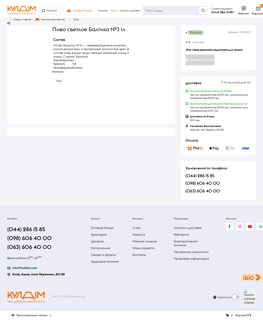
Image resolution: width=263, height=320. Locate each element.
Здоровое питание (105, 261)
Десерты (97, 241)
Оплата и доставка (188, 228)
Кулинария (99, 234)
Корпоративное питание (185, 243)
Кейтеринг (181, 234)
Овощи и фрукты (103, 255)
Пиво (76, 19)
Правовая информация (191, 258)
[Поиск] (203, 10)
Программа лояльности (191, 252)
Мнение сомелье (144, 241)
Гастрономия (100, 248)
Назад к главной (22, 19)
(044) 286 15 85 (222, 12)
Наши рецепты (143, 248)
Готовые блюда (102, 228)
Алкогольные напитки (53, 19)
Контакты (139, 255)
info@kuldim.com (24, 268)
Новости (138, 234)
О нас (136, 228)
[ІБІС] (252, 277)
